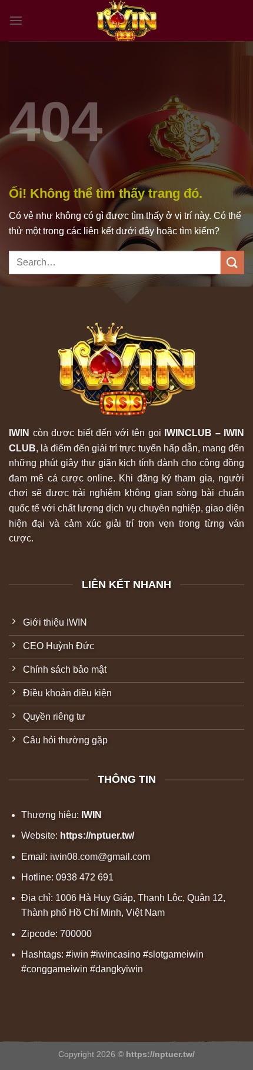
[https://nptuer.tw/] (126, 20)
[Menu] (16, 20)
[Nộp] (232, 262)
